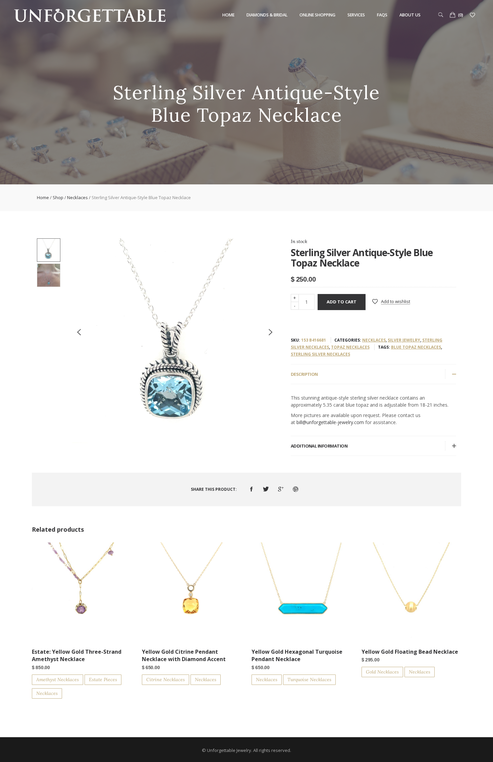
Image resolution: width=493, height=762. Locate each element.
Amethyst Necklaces (57, 680)
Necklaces (77, 197)
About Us (410, 15)
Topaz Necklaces (350, 347)
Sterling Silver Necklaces (320, 354)
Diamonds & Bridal (266, 15)
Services (356, 15)
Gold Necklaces (382, 672)
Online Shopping (317, 15)
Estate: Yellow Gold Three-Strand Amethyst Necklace (76, 655)
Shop (58, 197)
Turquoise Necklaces (309, 680)
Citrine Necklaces (165, 680)
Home (228, 15)
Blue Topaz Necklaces (416, 347)
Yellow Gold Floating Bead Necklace (410, 651)
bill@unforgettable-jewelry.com (330, 422)
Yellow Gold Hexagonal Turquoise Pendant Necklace (297, 655)
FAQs (382, 15)
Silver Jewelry (404, 340)
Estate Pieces (103, 680)
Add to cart (342, 302)
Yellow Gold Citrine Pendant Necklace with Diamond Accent (184, 655)
